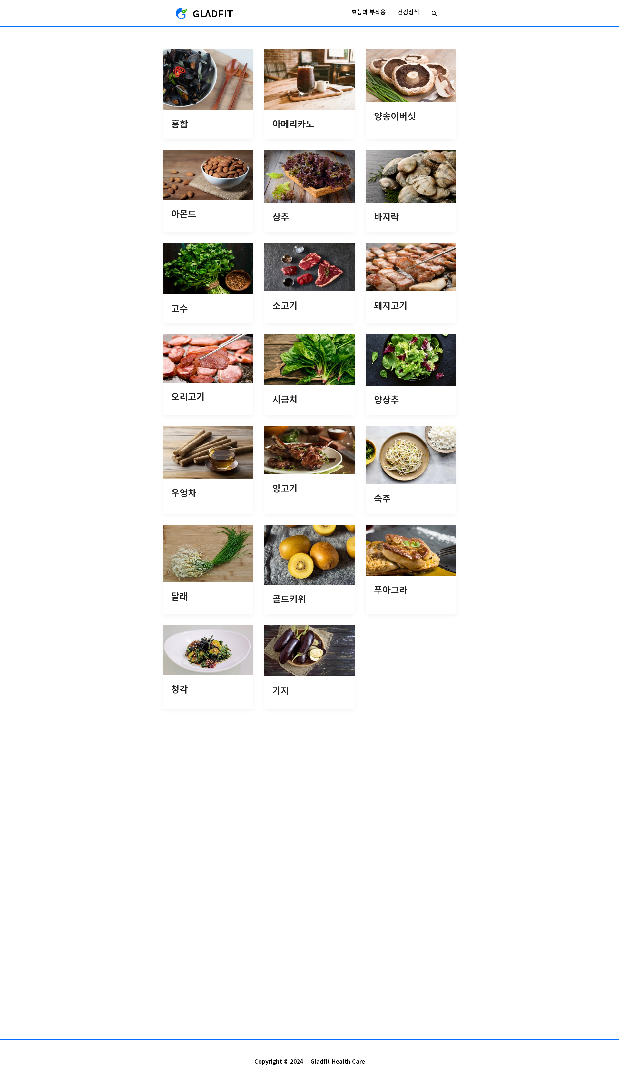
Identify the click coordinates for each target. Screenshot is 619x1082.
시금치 (285, 398)
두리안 (183, 820)
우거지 (285, 914)
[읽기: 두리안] (208, 778)
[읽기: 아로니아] (411, 968)
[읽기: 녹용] (411, 873)
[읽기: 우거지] (309, 873)
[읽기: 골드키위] (309, 554)
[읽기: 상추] (309, 176)
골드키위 (289, 598)
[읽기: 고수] (208, 268)
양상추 (386, 399)
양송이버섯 (395, 115)
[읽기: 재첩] (411, 775)
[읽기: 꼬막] (309, 968)
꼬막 (280, 1009)
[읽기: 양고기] (309, 449)
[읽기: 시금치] (309, 359)
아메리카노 (293, 123)
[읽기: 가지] (309, 650)
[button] (434, 13)
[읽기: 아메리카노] (309, 78)
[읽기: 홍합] (208, 78)
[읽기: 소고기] (309, 266)
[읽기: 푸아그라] (411, 549)
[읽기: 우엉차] (208, 451)
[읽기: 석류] (309, 775)
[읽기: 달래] (208, 553)
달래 (179, 596)
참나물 (183, 1009)
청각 (179, 688)
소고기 (285, 305)
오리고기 (188, 396)
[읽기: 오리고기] (208, 358)
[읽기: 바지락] (411, 176)
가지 (280, 690)
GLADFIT (212, 13)
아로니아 (391, 1009)
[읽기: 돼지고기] (411, 266)
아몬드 (183, 213)
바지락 (386, 216)
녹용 (382, 914)
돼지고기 (391, 305)
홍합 (179, 123)
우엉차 (183, 492)
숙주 (382, 497)
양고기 (285, 487)
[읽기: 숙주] (411, 454)
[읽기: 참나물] (208, 968)
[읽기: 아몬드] (208, 174)
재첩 (382, 813)
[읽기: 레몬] (208, 870)
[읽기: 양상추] (411, 359)
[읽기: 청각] (208, 649)
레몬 (179, 907)
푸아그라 (391, 589)
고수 (179, 308)
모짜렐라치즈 (399, 725)
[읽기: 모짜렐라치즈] (411, 684)
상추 (280, 216)
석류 (280, 813)
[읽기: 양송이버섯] (411, 75)
